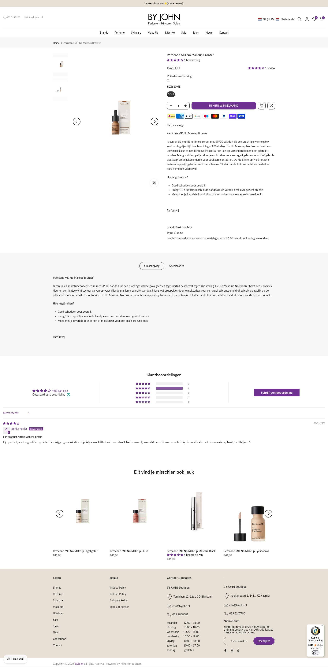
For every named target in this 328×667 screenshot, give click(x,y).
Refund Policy (118, 594)
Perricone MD (183, 227)
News (209, 32)
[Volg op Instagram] (232, 650)
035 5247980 (13, 17)
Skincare (136, 32)
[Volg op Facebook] (225, 650)
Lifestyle (170, 32)
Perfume (120, 32)
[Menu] (322, 626)
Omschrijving (151, 265)
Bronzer (178, 232)
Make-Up (153, 32)
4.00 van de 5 (60, 390)
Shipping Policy (119, 600)
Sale (183, 32)
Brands (104, 32)
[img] (11, 423)
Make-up (58, 606)
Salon (196, 32)
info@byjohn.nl (35, 17)
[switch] (315, 652)
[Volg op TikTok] (238, 650)
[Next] (154, 121)
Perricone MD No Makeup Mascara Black (191, 551)
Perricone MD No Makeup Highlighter (75, 551)
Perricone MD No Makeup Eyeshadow (246, 551)
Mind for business (131, 663)
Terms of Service (119, 606)
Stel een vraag (175, 125)
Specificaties (176, 265)
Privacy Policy (118, 587)
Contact (223, 32)
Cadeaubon (59, 638)
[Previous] (76, 121)
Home (56, 42)
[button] (276, 19)
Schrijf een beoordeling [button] (277, 392)
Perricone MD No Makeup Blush (129, 551)
